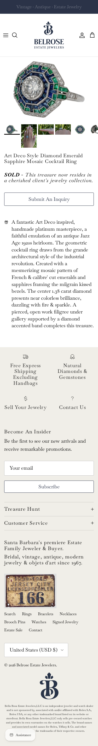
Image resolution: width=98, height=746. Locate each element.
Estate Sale (13, 629)
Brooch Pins (14, 621)
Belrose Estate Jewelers (36, 664)
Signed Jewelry (65, 621)
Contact (35, 629)
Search (10, 613)
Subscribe (49, 486)
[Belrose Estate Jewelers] (49, 35)
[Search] (17, 35)
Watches (39, 621)
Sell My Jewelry (58, 9)
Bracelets (45, 613)
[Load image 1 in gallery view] (49, 89)
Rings (27, 613)
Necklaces (68, 613)
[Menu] (5, 35)
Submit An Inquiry (49, 199)
